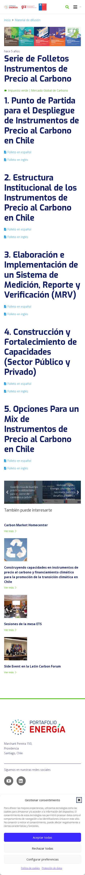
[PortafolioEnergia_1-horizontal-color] (11, 7)
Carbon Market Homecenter (26, 525)
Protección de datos (52, 868)
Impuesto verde (18, 90)
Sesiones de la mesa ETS (23, 624)
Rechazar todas (42, 848)
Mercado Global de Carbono (49, 90)
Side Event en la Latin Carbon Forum (32, 666)
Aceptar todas (42, 837)
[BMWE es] (80, 7)
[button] (79, 800)
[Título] (29, 7)
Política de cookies (30, 868)
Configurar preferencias (42, 859)
